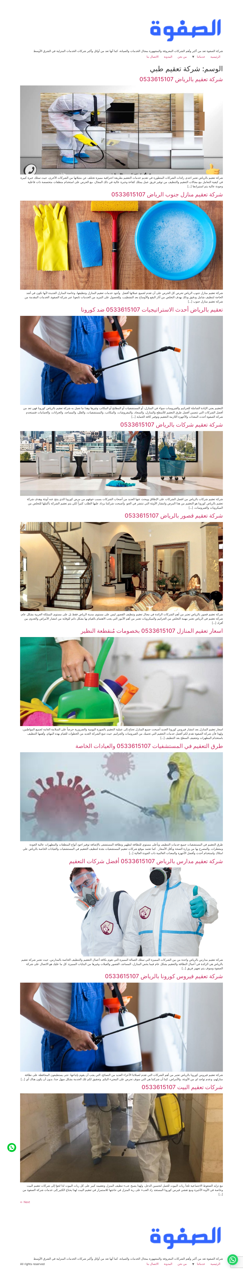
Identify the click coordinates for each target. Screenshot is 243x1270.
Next (25, 1202)
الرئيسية (215, 56)
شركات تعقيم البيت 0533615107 (182, 1087)
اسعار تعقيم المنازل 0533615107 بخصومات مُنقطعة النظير (152, 630)
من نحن (182, 56)
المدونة (168, 56)
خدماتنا (201, 56)
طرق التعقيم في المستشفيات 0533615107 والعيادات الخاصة (149, 745)
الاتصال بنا (153, 56)
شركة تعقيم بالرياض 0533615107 (181, 79)
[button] (232, 1259)
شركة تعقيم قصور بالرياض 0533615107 (174, 515)
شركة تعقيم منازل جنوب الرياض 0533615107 (167, 194)
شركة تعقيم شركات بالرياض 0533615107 (171, 424)
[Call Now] (11, 1147)
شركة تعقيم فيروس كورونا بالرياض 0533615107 (164, 976)
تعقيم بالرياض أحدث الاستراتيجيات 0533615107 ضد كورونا (152, 309)
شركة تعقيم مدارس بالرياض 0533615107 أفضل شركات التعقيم (146, 861)
